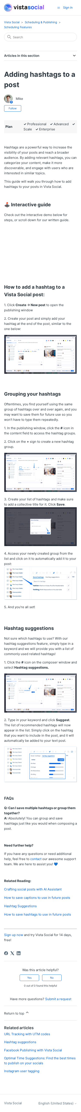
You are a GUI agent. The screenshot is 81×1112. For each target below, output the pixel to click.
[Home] (24, 8)
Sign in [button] (68, 7)
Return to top (14, 1013)
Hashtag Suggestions (20, 906)
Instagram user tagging (21, 1071)
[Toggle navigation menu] (58, 7)
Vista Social (11, 22)
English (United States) (56, 1103)
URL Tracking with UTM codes (27, 1034)
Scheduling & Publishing (41, 22)
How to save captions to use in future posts (37, 898)
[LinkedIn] (19, 953)
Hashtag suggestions (20, 1042)
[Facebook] (6, 953)
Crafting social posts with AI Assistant (33, 889)
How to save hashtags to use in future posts (37, 914)
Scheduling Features (18, 27)
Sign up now (13, 935)
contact (35, 859)
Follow (13, 108)
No (52, 977)
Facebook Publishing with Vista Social (33, 1050)
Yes (29, 977)
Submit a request (58, 999)
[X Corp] (12, 953)
